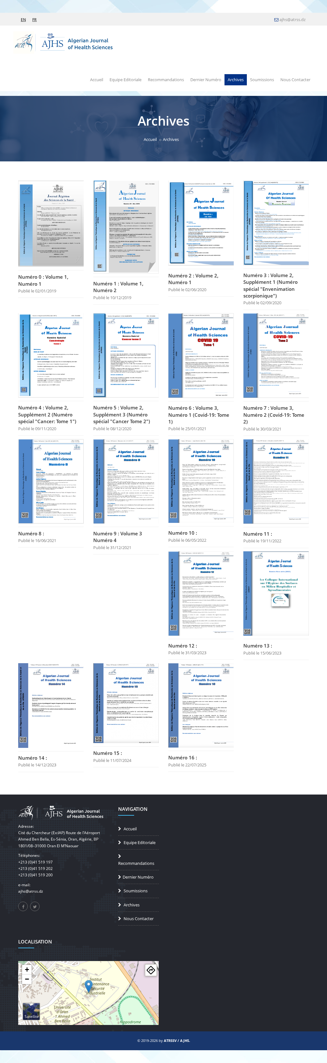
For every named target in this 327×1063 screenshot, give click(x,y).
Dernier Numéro (205, 79)
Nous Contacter (295, 79)
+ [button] (27, 970)
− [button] (27, 979)
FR (34, 18)
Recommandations (166, 79)
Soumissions (262, 79)
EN (23, 18)
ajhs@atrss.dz (292, 19)
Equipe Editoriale (125, 79)
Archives (236, 79)
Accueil (96, 79)
